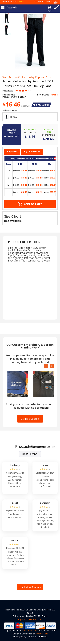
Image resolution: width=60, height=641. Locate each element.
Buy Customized (32, 151)
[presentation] (46, 366)
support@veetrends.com (30, 619)
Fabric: (6, 95)
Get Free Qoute (29, 418)
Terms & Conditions (37, 636)
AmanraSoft (42, 633)
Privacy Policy (19, 636)
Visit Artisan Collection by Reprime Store (27, 77)
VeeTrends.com (29, 630)
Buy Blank (12, 151)
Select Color (9, 110)
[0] (56, 7)
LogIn (50, 10)
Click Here (20, 1)
